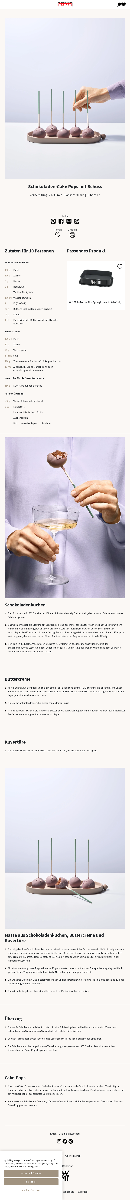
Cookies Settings (31, 1190)
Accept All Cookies (31, 1173)
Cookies (83, 1191)
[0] (121, 4)
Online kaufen (73, 1155)
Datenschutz (66, 1191)
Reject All (31, 1181)
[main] (31, 1175)
